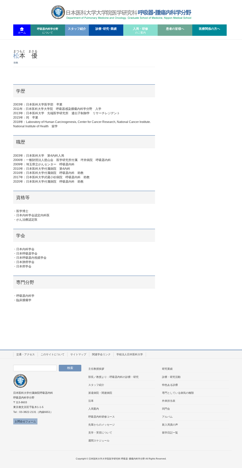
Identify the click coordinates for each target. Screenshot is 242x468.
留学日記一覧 (170, 432)
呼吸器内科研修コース (101, 416)
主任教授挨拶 (96, 368)
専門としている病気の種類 (178, 392)
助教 (16, 62)
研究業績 (167, 368)
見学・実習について (100, 432)
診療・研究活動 (171, 376)
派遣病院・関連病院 (100, 392)
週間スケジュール (98, 440)
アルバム (167, 416)
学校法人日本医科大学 (129, 354)
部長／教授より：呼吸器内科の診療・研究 (113, 376)
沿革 (91, 400)
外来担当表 (168, 400)
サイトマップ (78, 354)
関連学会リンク (101, 354)
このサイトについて (52, 354)
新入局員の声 (170, 424)
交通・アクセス (25, 354)
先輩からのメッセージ (101, 424)
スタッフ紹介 (96, 384)
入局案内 (93, 408)
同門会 (166, 408)
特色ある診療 (170, 384)
